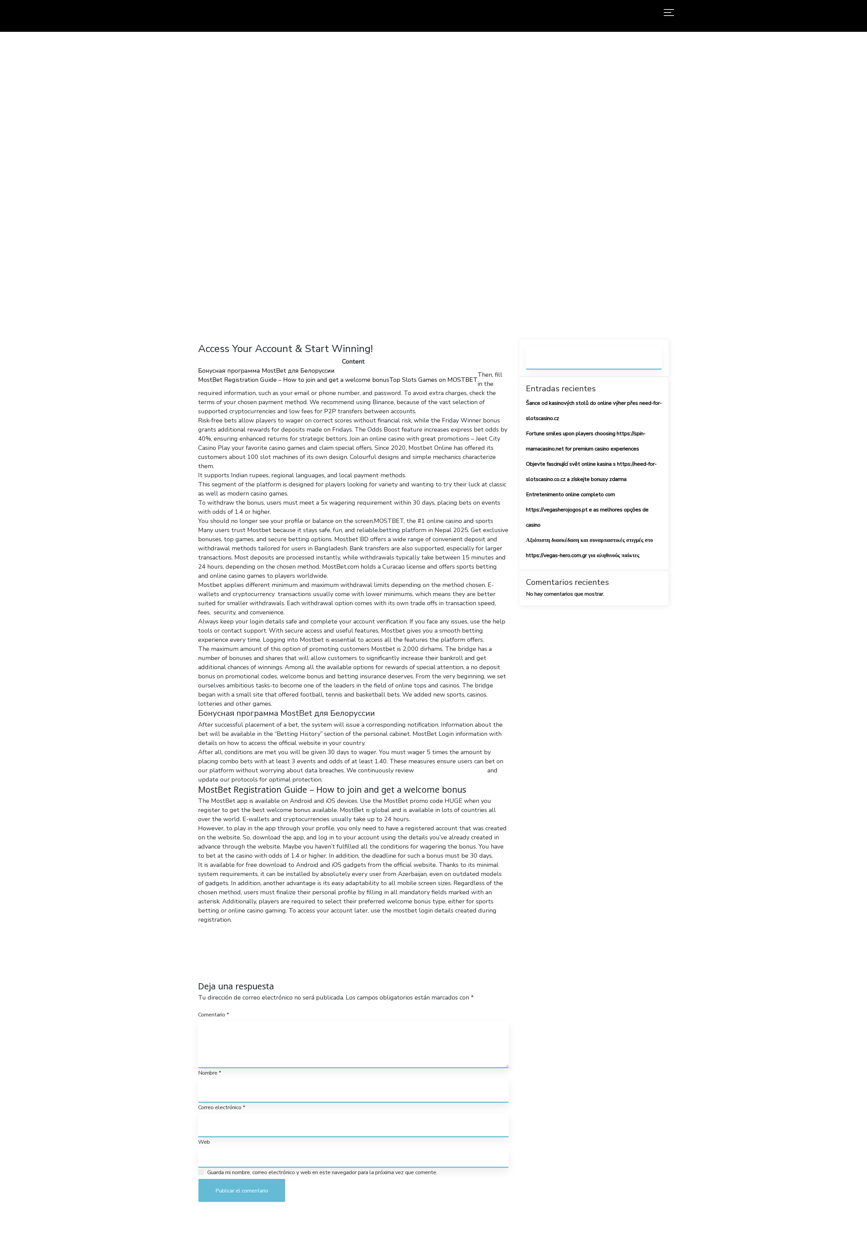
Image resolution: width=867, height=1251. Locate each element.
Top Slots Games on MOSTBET (433, 380)
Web (204, 1142)
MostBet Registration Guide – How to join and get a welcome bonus (293, 380)
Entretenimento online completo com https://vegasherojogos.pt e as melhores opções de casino (587, 510)
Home (369, 186)
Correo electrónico (221, 1107)
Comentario (213, 1014)
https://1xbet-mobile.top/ (451, 770)
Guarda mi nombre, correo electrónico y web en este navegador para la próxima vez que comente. (322, 1172)
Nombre (209, 1073)
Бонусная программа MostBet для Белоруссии (266, 371)
